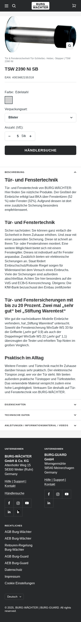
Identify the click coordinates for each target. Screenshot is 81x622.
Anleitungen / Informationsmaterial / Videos (36, 425)
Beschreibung (15, 172)
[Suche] (14, 6)
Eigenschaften (15, 404)
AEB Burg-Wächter (18, 538)
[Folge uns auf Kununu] (18, 511)
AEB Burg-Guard (16, 563)
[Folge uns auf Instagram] (18, 503)
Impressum (12, 576)
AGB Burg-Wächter (18, 531)
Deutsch (12, 596)
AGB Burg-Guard (17, 556)
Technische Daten (17, 415)
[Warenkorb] (74, 6)
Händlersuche (41, 150)
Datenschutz (13, 569)
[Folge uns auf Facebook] (9, 503)
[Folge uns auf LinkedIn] (9, 511)
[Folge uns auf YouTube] (26, 503)
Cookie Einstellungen (20, 583)
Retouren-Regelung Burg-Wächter (18, 547)
